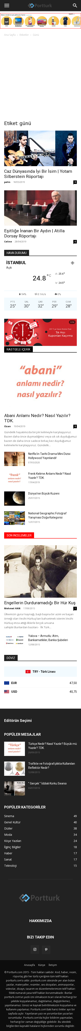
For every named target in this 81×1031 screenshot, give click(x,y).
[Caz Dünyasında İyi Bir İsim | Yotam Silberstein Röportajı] (40, 148)
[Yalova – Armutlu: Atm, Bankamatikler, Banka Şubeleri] (14, 641)
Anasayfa (29, 965)
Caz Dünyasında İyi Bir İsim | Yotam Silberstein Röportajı (38, 174)
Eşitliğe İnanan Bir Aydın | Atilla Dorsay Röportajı (34, 233)
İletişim (53, 965)
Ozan (7, 426)
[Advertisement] (40, 79)
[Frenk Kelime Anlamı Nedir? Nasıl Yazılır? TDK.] (14, 479)
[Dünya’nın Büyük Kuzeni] (14, 498)
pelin (7, 182)
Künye (41, 965)
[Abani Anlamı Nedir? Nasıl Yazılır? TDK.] (40, 384)
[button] (6, 5)
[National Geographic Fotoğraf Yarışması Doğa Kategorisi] (14, 518)
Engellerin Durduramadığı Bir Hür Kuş (40, 602)
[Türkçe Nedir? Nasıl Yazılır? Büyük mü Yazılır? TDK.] (14, 749)
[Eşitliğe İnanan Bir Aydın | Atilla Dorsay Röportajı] (40, 208)
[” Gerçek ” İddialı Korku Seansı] (14, 788)
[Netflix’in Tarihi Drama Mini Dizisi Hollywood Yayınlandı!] (14, 459)
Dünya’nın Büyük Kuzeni (43, 493)
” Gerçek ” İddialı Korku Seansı (47, 783)
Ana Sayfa (10, 35)
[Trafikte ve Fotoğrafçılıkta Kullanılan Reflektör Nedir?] (14, 769)
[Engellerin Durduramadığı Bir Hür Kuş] (40, 571)
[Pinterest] (46, 950)
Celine (8, 241)
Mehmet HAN (12, 608)
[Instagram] (35, 949)
